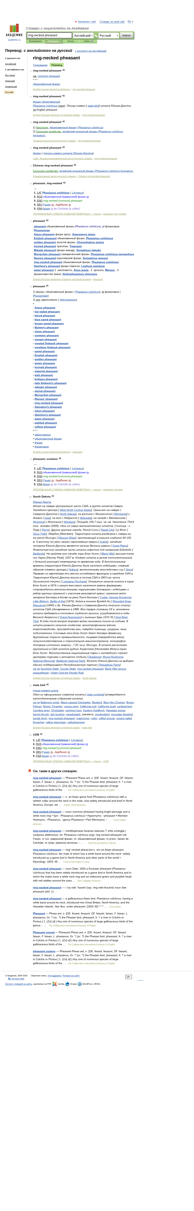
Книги (71, 41)
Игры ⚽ (88, 41)
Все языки (10, 75)
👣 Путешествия (16, 978)
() (90, 127)
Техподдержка (54, 975)
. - (62, 158)
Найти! (126, 35)
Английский (10, 64)
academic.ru (14, 40)
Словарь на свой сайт (112, 21)
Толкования (35, 41)
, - (114, 214)
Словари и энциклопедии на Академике (57, 28)
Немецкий (10, 81)
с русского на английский (90, 50)
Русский (9, 92)
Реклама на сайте (71, 975)
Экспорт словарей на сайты (18, 984)
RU (129, 21)
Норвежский (11, 86)
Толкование (40, 65)
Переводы (53, 41)
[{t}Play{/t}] (63, 70)
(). (96, 170)
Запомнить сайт (87, 21)
